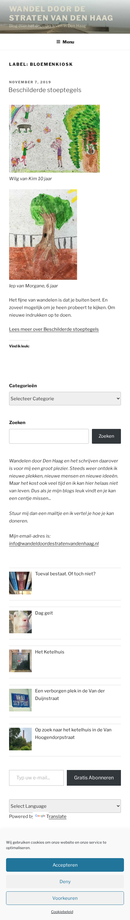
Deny (65, 881)
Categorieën (23, 385)
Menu (68, 41)
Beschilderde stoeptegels (44, 90)
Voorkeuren (65, 898)
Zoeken (17, 422)
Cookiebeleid (62, 911)
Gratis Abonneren (94, 778)
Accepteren (65, 865)
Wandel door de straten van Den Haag (61, 13)
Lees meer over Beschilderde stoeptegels (54, 329)
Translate (56, 816)
